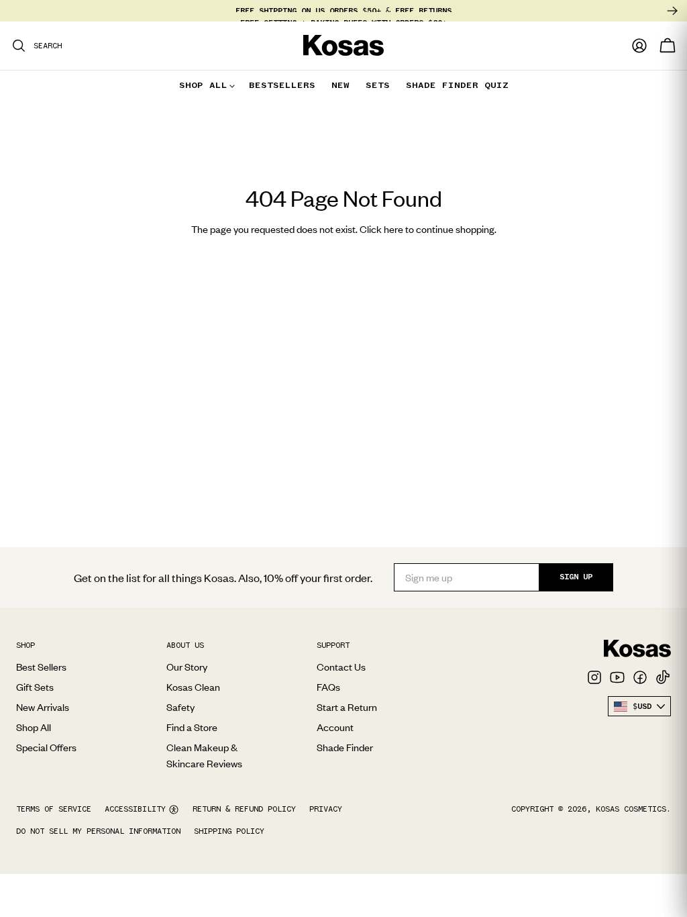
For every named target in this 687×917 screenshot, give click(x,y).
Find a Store (191, 727)
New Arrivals (42, 707)
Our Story (186, 666)
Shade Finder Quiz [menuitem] (457, 85)
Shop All (33, 727)
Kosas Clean (193, 686)
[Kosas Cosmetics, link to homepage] (343, 45)
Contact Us (341, 666)
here (393, 229)
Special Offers (46, 747)
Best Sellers (41, 666)
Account (335, 727)
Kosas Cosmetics (631, 809)
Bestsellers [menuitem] (282, 85)
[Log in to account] (639, 45)
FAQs (328, 686)
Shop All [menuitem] (203, 85)
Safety (180, 707)
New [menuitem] (340, 85)
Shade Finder (345, 747)
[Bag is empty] (667, 45)
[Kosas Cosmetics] (637, 648)
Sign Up (576, 576)
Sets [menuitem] (378, 85)
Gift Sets (35, 686)
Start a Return (347, 707)
